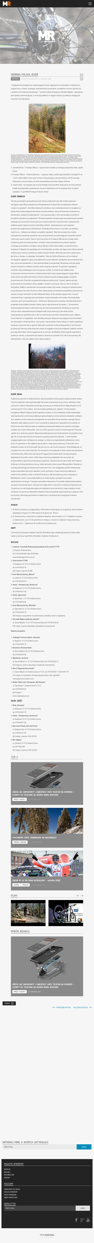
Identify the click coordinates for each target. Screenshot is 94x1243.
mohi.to (51, 1237)
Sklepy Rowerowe (10, 1195)
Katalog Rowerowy (11, 1192)
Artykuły (15, 79)
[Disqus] (47, 1040)
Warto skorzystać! (11, 1197)
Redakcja (7, 1169)
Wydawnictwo (9, 1175)
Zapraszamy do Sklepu (12, 1189)
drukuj (7, 1003)
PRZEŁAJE (25, 885)
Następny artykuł (81, 1007)
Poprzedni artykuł (63, 1007)
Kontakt (7, 1178)
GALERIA (16, 885)
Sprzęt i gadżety (19, 799)
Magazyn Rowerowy (7, 3)
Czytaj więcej (47, 783)
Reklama (7, 1172)
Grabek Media (49, 1235)
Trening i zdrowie (20, 842)
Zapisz (84, 1147)
